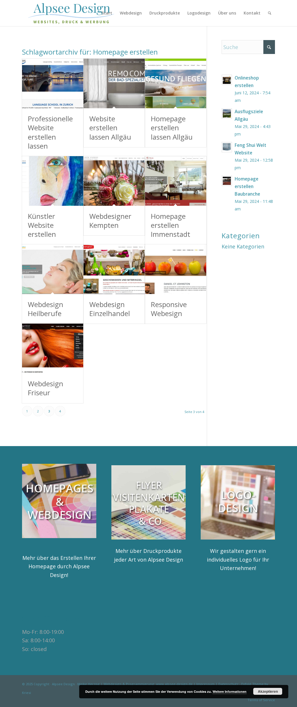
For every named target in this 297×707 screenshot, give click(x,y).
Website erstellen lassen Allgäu (110, 127)
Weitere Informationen (230, 691)
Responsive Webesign (169, 309)
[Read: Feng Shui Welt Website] (227, 147)
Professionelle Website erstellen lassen (50, 132)
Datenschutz (228, 684)
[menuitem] (107, 13)
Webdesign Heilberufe (45, 309)
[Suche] (269, 13)
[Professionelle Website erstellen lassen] (52, 83)
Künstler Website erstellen (42, 225)
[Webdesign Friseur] (52, 348)
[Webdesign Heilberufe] (52, 269)
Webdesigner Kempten (110, 220)
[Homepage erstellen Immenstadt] (175, 181)
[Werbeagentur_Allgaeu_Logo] (74, 13)
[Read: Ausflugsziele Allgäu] (227, 113)
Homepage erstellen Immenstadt (170, 225)
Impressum (205, 684)
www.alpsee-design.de (174, 684)
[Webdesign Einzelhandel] (114, 269)
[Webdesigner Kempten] (114, 181)
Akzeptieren (268, 691)
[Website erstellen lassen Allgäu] (114, 83)
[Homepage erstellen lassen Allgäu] (175, 83)
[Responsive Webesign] (175, 269)
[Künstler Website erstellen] (52, 181)
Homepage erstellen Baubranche (247, 186)
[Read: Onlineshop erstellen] (227, 80)
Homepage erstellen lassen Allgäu (172, 127)
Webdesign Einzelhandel (109, 309)
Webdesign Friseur (45, 388)
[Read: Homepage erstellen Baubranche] (227, 181)
